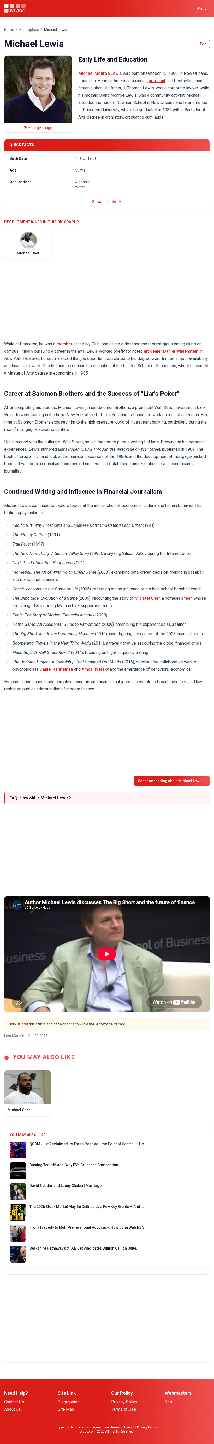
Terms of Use (123, 1409)
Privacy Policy (124, 1401)
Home (9, 30)
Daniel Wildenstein (180, 351)
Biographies (29, 30)
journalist (156, 80)
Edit (203, 44)
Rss (168, 1401)
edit (24, 1024)
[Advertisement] (107, 299)
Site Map (66, 1409)
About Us (12, 1409)
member (64, 343)
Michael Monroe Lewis (100, 73)
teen (188, 598)
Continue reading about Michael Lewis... (172, 781)
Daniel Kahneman (56, 669)
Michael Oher (147, 598)
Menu (202, 8)
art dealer (153, 351)
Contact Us (14, 1401)
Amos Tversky (95, 669)
